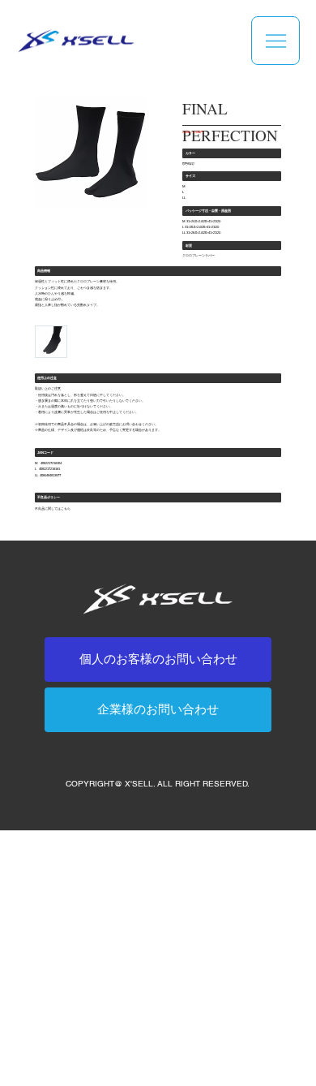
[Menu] (275, 40)
